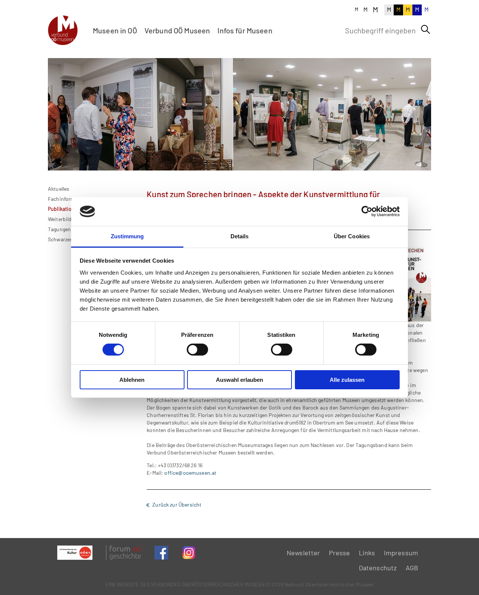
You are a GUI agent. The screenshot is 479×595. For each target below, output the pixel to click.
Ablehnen (131, 380)
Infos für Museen (244, 30)
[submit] (425, 29)
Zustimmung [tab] (127, 236)
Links (367, 553)
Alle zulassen (347, 380)
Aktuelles (58, 188)
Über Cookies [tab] (352, 236)
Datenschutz (378, 568)
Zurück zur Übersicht (176, 504)
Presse (339, 553)
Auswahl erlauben (239, 380)
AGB (412, 568)
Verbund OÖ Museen (177, 30)
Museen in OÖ (115, 30)
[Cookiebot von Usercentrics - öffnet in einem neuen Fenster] (367, 211)
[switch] (197, 350)
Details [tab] (240, 236)
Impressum (401, 553)
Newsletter (303, 553)
